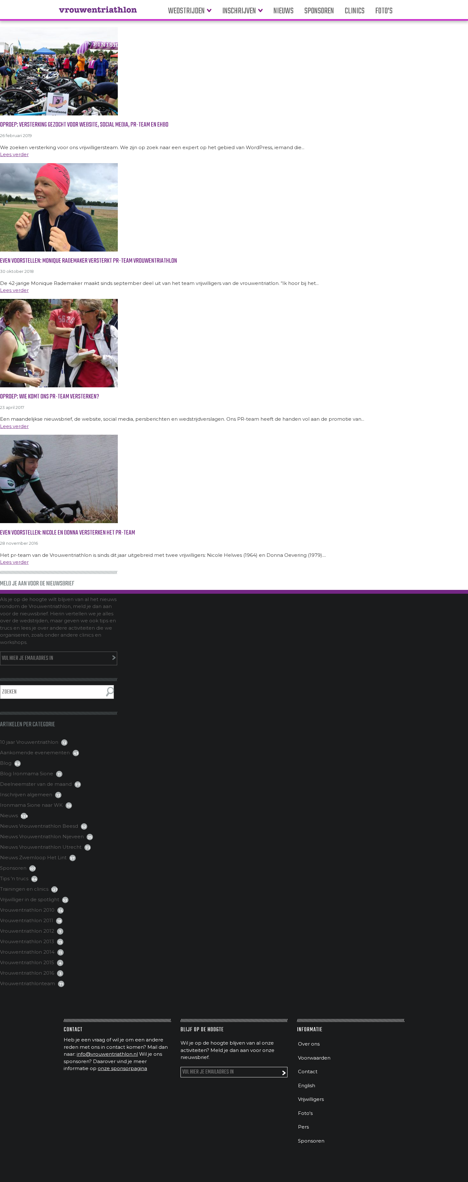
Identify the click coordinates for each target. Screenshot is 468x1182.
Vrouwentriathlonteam (27, 983)
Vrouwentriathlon (98, 12)
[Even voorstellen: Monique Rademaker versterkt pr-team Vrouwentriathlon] (234, 207)
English (306, 1085)
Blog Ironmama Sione (26, 774)
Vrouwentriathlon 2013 (27, 941)
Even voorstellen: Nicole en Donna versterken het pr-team (67, 533)
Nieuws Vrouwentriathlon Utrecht (41, 847)
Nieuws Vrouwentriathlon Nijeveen (42, 836)
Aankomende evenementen (35, 753)
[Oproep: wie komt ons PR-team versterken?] (234, 343)
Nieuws (283, 11)
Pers (303, 1127)
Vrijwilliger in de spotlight (29, 899)
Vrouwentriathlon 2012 (27, 931)
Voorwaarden (314, 1058)
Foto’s (384, 11)
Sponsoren (319, 11)
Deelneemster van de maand (36, 784)
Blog (5, 763)
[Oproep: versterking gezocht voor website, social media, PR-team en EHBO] (234, 71)
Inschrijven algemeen (26, 794)
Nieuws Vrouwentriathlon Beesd (39, 826)
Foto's (305, 1113)
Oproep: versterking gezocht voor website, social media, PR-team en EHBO (84, 125)
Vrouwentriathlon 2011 (26, 920)
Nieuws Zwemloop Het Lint (33, 857)
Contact (307, 1071)
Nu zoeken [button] (110, 691)
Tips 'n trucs (14, 878)
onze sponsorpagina (122, 1068)
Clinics (355, 11)
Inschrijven (239, 11)
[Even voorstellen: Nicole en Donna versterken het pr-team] (234, 479)
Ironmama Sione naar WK (31, 805)
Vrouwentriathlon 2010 (27, 910)
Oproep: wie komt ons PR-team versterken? (49, 397)
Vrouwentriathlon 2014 (27, 952)
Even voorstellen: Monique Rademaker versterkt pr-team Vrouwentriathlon (88, 261)
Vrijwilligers (311, 1099)
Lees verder (14, 154)
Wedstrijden (186, 11)
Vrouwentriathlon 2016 (27, 973)
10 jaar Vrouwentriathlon (29, 742)
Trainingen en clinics (24, 889)
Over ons (309, 1044)
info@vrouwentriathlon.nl (107, 1054)
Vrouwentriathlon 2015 (27, 962)
